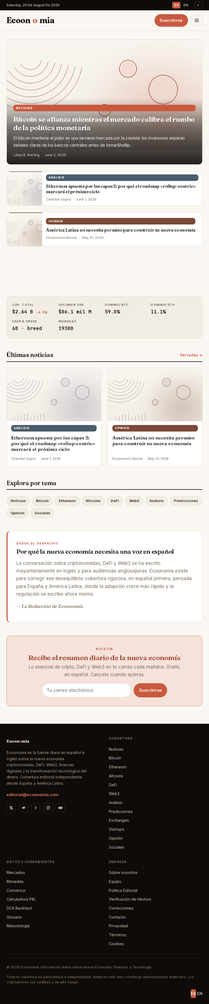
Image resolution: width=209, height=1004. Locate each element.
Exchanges (119, 820)
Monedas (15, 881)
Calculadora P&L (21, 899)
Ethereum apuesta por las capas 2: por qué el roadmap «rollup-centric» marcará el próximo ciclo (120, 188)
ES (176, 5)
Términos (117, 934)
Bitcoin (42, 500)
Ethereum (67, 500)
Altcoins (93, 500)
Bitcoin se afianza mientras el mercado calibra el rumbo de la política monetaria (104, 123)
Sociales (42, 513)
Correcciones (121, 908)
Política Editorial (123, 890)
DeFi (115, 500)
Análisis (156, 500)
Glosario (14, 917)
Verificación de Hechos (130, 899)
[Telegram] (23, 807)
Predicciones (186, 500)
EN (185, 5)
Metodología (18, 925)
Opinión (17, 513)
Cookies (116, 943)
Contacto (117, 917)
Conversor (16, 890)
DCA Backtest (19, 908)
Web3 (134, 500)
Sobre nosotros (123, 872)
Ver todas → (191, 355)
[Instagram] (48, 807)
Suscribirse (171, 20)
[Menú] (196, 20)
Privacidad (118, 925)
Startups (116, 829)
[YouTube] (60, 807)
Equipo (115, 881)
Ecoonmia (30, 20)
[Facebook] (35, 807)
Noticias (18, 500)
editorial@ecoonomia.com (33, 794)
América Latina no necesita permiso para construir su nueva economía (120, 230)
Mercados (16, 872)
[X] (11, 807)
